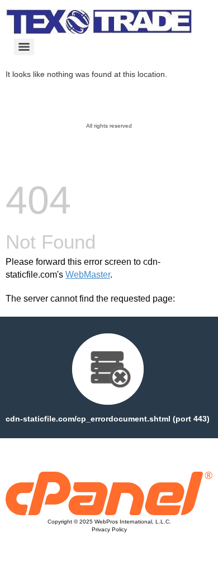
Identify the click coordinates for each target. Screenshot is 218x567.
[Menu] (24, 46)
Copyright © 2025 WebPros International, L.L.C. (109, 521)
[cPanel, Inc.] (109, 512)
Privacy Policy (109, 529)
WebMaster (87, 274)
